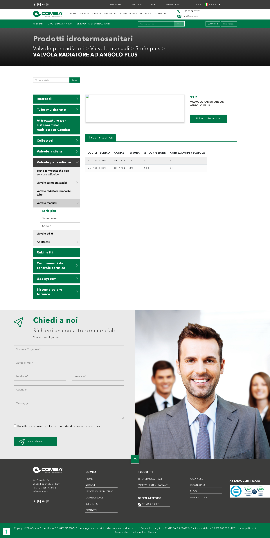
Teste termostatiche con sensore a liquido (53, 173)
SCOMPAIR (213, 24)
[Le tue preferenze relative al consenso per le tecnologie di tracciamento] (6, 531)
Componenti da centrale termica (51, 266)
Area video (115, 5)
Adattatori (43, 242)
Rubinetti (45, 252)
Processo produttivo (104, 14)
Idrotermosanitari (60, 24)
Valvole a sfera (49, 151)
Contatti (160, 14)
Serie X (47, 226)
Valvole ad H (45, 233)
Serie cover (49, 218)
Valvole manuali (109, 49)
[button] (77, 98)
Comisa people (128, 14)
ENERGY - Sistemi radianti (93, 24)
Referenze (146, 14)
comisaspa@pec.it (246, 528)
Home (73, 14)
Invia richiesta (35, 441)
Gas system (47, 278)
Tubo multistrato (51, 109)
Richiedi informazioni (208, 118)
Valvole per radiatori (59, 49)
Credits (152, 532)
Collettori (45, 140)
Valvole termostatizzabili (52, 183)
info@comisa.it (40, 492)
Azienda (84, 14)
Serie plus (147, 49)
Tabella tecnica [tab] (101, 137)
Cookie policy (138, 532)
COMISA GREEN (150, 504)
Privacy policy (121, 532)
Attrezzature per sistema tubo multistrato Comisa (53, 125)
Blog (153, 5)
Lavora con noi (173, 5)
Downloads (136, 5)
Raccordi (44, 99)
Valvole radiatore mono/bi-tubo (54, 193)
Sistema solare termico (49, 292)
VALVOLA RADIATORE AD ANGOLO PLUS (85, 55)
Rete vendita (229, 24)
